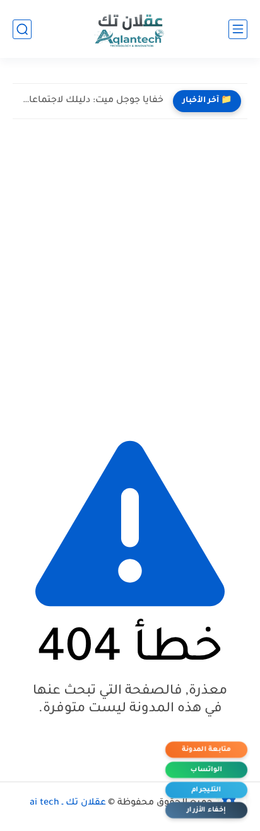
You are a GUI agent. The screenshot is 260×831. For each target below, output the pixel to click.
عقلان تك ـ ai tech (68, 803)
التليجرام (206, 790)
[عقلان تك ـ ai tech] (130, 29)
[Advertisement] (130, 274)
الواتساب (206, 770)
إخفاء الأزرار (206, 810)
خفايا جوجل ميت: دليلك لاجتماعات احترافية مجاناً (91, 101)
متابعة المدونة (206, 750)
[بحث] (22, 29)
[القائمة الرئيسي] (237, 29)
